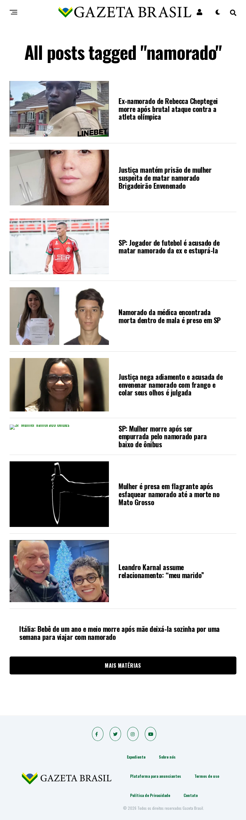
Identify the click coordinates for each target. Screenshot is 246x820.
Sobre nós (167, 757)
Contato (191, 795)
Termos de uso (206, 776)
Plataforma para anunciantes (155, 776)
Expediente (136, 757)
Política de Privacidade (150, 795)
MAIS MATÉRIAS (123, 665)
